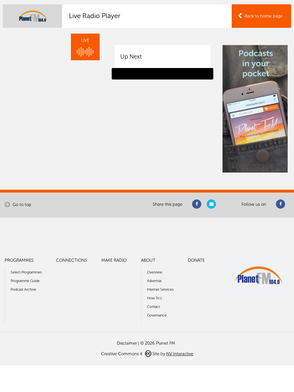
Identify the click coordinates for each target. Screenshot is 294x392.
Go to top (21, 204)
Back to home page (264, 16)
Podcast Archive (23, 289)
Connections (71, 260)
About (148, 260)
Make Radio (114, 260)
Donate (196, 260)
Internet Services (160, 289)
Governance (157, 315)
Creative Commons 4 (122, 353)
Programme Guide (25, 281)
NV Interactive (179, 353)
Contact (153, 306)
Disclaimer (127, 343)
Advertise (154, 281)
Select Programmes (26, 272)
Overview (154, 272)
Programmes (19, 260)
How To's (154, 298)
